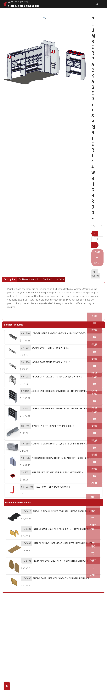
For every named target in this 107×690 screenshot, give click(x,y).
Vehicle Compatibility (53, 279)
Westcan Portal (18, 2)
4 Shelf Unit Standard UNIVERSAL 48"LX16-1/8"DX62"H (58, 391)
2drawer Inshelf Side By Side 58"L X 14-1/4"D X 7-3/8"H (58, 333)
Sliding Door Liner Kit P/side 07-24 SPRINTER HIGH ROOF (61, 578)
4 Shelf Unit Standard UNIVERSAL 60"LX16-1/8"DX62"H (58, 408)
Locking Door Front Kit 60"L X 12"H (49, 347)
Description (9, 279)
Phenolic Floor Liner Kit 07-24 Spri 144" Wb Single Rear (61, 511)
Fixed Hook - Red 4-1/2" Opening (51, 486)
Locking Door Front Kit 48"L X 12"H (49, 362)
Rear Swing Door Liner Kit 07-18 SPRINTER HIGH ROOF (59, 560)
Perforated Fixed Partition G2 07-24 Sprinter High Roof (60, 458)
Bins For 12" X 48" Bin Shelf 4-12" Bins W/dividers (56, 472)
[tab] (9, 279)
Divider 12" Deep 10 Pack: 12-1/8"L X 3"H (51, 426)
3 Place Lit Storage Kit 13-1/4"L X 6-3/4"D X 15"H (55, 376)
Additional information (29, 279)
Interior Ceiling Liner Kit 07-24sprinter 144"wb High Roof (62, 543)
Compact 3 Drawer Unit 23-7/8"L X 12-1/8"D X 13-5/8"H (58, 443)
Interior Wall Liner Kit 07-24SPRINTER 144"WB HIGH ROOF (61, 529)
